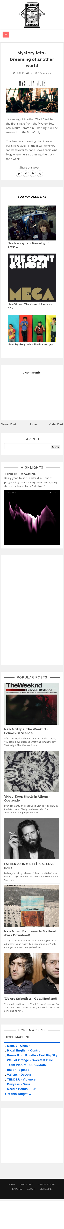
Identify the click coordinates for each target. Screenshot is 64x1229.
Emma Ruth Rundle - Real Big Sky (32, 1055)
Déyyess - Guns (18, 1084)
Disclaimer (46, 1189)
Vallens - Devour (19, 1074)
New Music (26, 1184)
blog (9, 154)
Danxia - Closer (18, 1045)
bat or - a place (18, 1070)
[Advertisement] (29, 609)
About (31, 1189)
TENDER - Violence (21, 1079)
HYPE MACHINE (18, 1037)
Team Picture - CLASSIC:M (27, 1065)
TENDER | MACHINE (20, 474)
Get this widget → (18, 1094)
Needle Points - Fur (21, 1089)
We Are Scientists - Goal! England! (30, 998)
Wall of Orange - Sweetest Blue (30, 1060)
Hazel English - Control (24, 1050)
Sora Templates (32, 1218)
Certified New (46, 1184)
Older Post (56, 424)
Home (33, 424)
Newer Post (8, 424)
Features (16, 1189)
